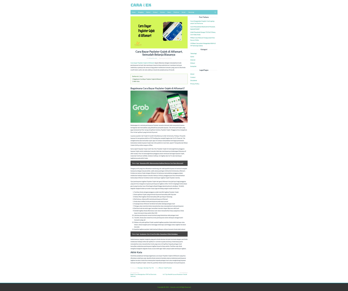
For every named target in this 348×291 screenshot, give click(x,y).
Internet (192, 60)
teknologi (145, 268)
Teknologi (193, 53)
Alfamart (161, 268)
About (192, 74)
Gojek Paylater (168, 268)
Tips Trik (151, 268)
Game (192, 56)
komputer (193, 66)
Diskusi (192, 63)
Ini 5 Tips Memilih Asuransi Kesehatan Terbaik (175, 273)
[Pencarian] (215, 12)
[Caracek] (140, 5)
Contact (192, 77)
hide (141, 76)
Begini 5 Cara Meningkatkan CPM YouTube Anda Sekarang (143, 274)
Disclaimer (193, 80)
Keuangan (140, 268)
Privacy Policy (194, 84)
